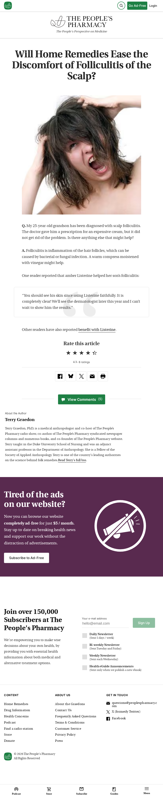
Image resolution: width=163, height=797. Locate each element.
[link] (60, 376)
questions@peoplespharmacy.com (134, 704)
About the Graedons (70, 704)
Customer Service (68, 728)
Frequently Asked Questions (75, 716)
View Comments (85, 399)
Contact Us (63, 710)
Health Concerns (16, 716)
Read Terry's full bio (72, 460)
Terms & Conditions (69, 722)
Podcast (10, 722)
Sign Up (144, 623)
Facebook (119, 718)
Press (59, 741)
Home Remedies (16, 704)
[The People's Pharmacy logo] (81, 22)
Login (153, 6)
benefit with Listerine (96, 330)
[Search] (121, 6)
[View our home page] (8, 5)
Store (8, 734)
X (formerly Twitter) (126, 711)
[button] (103, 376)
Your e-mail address (94, 618)
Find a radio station (18, 728)
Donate (9, 741)
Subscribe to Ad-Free (26, 558)
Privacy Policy (65, 734)
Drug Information (17, 710)
